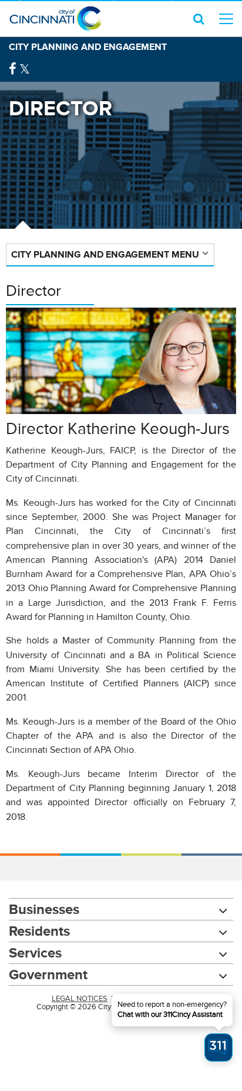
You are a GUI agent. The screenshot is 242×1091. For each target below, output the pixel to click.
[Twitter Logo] (24, 69)
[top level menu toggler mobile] (226, 19)
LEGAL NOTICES (79, 999)
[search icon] (198, 19)
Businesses (44, 909)
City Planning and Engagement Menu (105, 254)
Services (35, 952)
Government (48, 974)
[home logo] (56, 19)
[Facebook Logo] (12, 69)
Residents (39, 931)
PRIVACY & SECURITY (153, 999)
